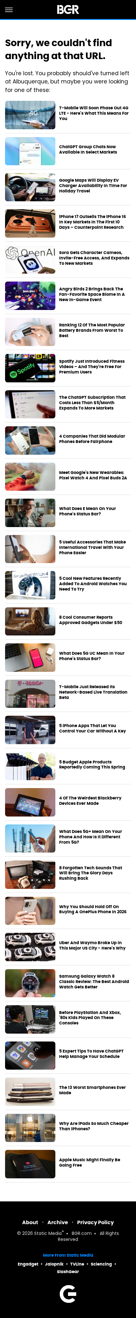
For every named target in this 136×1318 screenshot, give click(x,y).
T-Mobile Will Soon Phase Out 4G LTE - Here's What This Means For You (94, 113)
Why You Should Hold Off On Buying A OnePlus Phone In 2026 (93, 909)
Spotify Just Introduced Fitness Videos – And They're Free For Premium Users (92, 367)
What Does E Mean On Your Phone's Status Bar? (87, 511)
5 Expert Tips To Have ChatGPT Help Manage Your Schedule (91, 1054)
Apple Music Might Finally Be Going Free (89, 1162)
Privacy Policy (95, 1222)
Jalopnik (54, 1264)
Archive (57, 1222)
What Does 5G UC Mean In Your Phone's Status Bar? (92, 656)
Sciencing (101, 1264)
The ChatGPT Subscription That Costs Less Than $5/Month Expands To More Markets (92, 403)
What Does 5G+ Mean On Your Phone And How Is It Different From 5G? (90, 837)
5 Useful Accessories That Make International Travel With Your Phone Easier (92, 548)
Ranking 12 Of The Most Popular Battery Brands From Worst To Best (92, 330)
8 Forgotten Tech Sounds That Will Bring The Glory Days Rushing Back (90, 873)
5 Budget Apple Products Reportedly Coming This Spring (92, 765)
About (30, 1222)
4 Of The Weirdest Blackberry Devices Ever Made (90, 801)
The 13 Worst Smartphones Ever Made (92, 1090)
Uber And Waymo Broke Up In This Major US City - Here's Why (92, 945)
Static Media (48, 1233)
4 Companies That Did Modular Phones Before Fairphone (92, 439)
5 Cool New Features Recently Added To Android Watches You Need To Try (93, 584)
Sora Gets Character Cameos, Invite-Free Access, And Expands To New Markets (94, 258)
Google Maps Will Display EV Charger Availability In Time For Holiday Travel (93, 186)
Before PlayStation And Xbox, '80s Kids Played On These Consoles (90, 1018)
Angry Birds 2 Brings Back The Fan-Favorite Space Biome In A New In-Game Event (92, 294)
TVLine (77, 1264)
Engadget (28, 1264)
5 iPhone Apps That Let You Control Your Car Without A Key (92, 728)
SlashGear (68, 1271)
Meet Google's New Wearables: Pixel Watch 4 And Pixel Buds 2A (93, 475)
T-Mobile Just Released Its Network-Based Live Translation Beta (93, 692)
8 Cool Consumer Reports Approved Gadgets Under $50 (90, 620)
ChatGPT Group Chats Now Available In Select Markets (88, 149)
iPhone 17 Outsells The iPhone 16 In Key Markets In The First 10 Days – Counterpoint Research (92, 222)
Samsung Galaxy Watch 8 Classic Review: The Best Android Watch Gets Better (94, 982)
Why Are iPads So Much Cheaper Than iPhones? (94, 1126)
